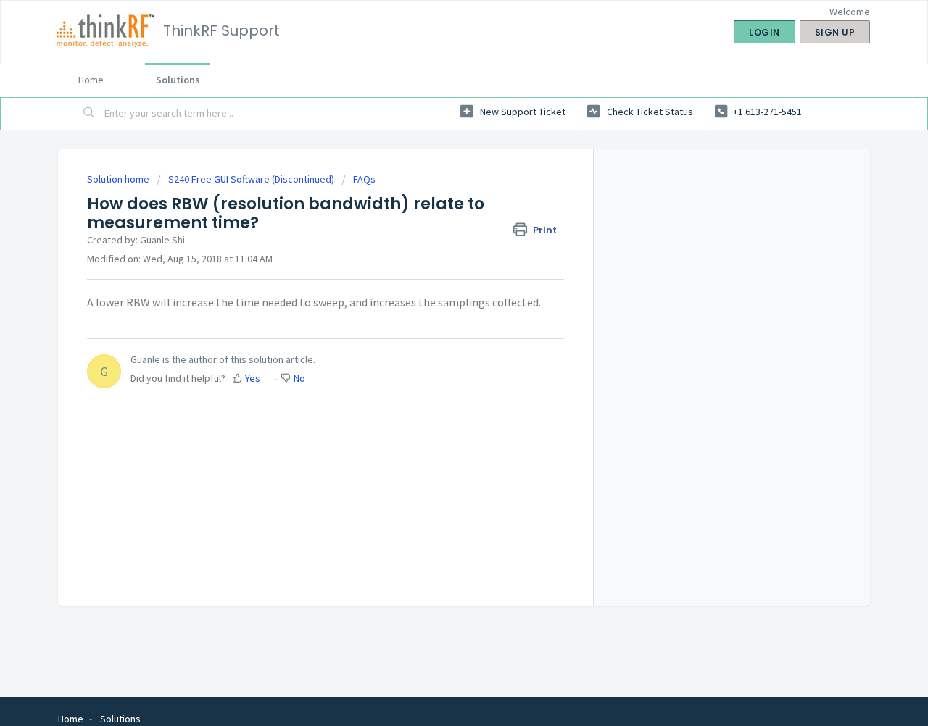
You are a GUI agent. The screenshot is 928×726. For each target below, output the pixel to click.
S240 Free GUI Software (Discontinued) (251, 178)
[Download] (437, 171)
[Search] (89, 113)
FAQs (364, 178)
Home (91, 79)
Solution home (119, 178)
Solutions (178, 79)
